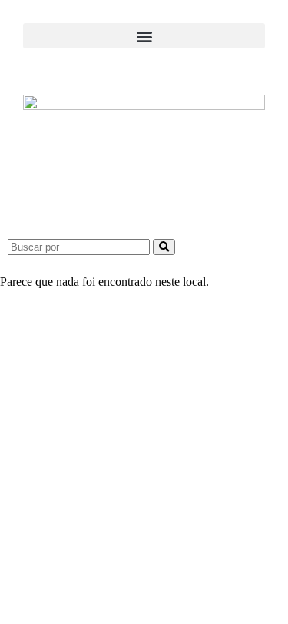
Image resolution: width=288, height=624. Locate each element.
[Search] (164, 247)
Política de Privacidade (144, 577)
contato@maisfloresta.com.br (144, 413)
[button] (144, 35)
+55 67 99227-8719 (144, 394)
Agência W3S (185, 493)
